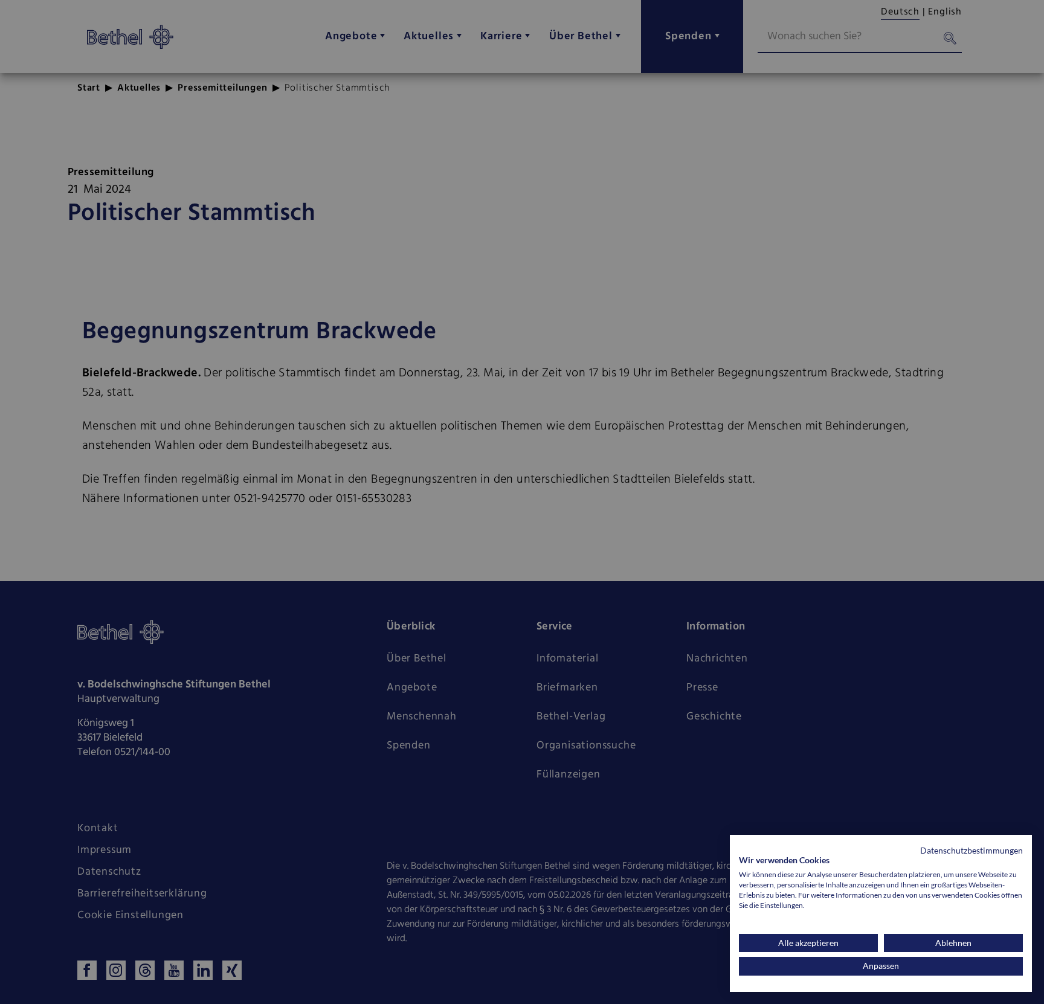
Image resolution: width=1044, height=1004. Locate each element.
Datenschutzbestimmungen (971, 850)
